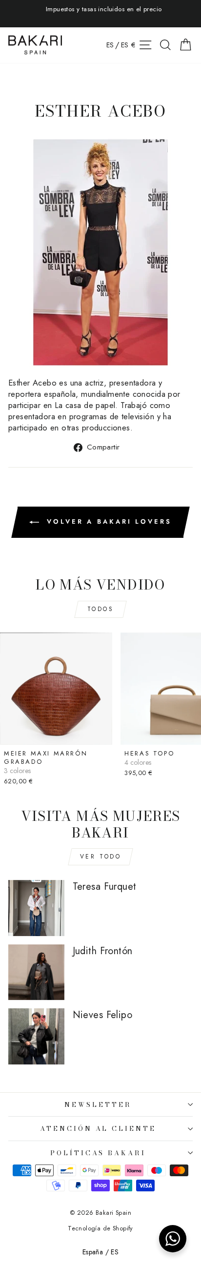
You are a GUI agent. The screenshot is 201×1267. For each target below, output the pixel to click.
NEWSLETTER (98, 1104)
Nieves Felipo (102, 1015)
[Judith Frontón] (36, 972)
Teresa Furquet (105, 886)
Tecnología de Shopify (100, 1228)
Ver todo (100, 856)
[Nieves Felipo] (36, 1036)
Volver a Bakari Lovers (107, 521)
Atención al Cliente (98, 1128)
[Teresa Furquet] (36, 908)
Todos (100, 609)
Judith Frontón (103, 951)
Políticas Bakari (98, 1153)
